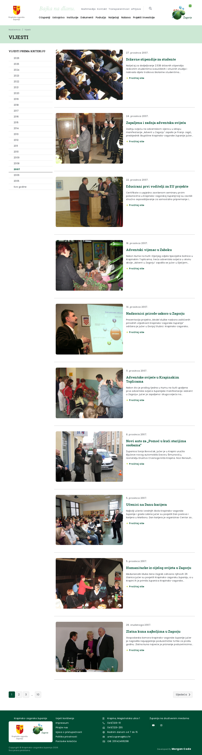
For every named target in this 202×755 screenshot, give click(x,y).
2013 (16, 134)
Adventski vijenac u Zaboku (149, 250)
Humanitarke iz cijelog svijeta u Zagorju (158, 567)
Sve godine (20, 186)
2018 (16, 105)
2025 (16, 64)
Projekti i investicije (143, 17)
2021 (16, 87)
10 (38, 694)
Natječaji (113, 17)
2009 (17, 157)
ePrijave (136, 9)
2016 (16, 116)
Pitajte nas (62, 727)
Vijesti (28, 29)
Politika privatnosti (66, 736)
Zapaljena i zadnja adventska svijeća (156, 122)
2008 (17, 163)
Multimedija (88, 9)
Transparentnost (119, 9)
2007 (17, 169)
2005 (16, 181)
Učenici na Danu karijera (146, 504)
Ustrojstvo (58, 17)
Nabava (126, 17)
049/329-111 (114, 722)
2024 (17, 69)
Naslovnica (15, 29)
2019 (16, 99)
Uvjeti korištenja (65, 718)
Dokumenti (86, 17)
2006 (17, 175)
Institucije (72, 17)
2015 (16, 122)
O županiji (44, 17)
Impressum (62, 722)
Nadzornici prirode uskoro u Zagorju (155, 313)
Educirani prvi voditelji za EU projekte (157, 186)
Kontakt (102, 9)
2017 (16, 110)
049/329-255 (115, 727)
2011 (16, 145)
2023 (16, 75)
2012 (16, 140)
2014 (16, 128)
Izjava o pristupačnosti (69, 732)
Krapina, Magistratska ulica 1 (123, 718)
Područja (101, 17)
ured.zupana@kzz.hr (119, 736)
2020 (16, 93)
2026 (16, 58)
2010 (16, 151)
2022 (16, 81)
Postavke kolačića (66, 741)
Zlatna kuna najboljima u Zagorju (153, 631)
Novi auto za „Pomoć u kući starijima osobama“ (156, 443)
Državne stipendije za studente (151, 59)
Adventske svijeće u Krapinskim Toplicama (152, 379)
